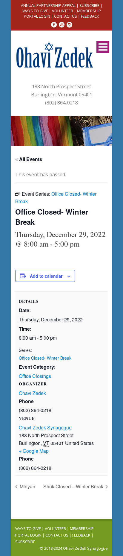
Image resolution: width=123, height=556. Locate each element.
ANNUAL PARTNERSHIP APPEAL (48, 5)
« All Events (28, 159)
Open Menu (102, 47)
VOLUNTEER (62, 10)
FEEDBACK (90, 16)
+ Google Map (34, 450)
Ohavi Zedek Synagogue (45, 427)
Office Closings (35, 376)
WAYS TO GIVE (35, 10)
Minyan (27, 486)
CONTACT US (65, 16)
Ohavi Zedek (32, 393)
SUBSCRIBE (89, 5)
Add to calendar (46, 276)
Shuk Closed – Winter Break (73, 486)
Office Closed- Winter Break (45, 358)
